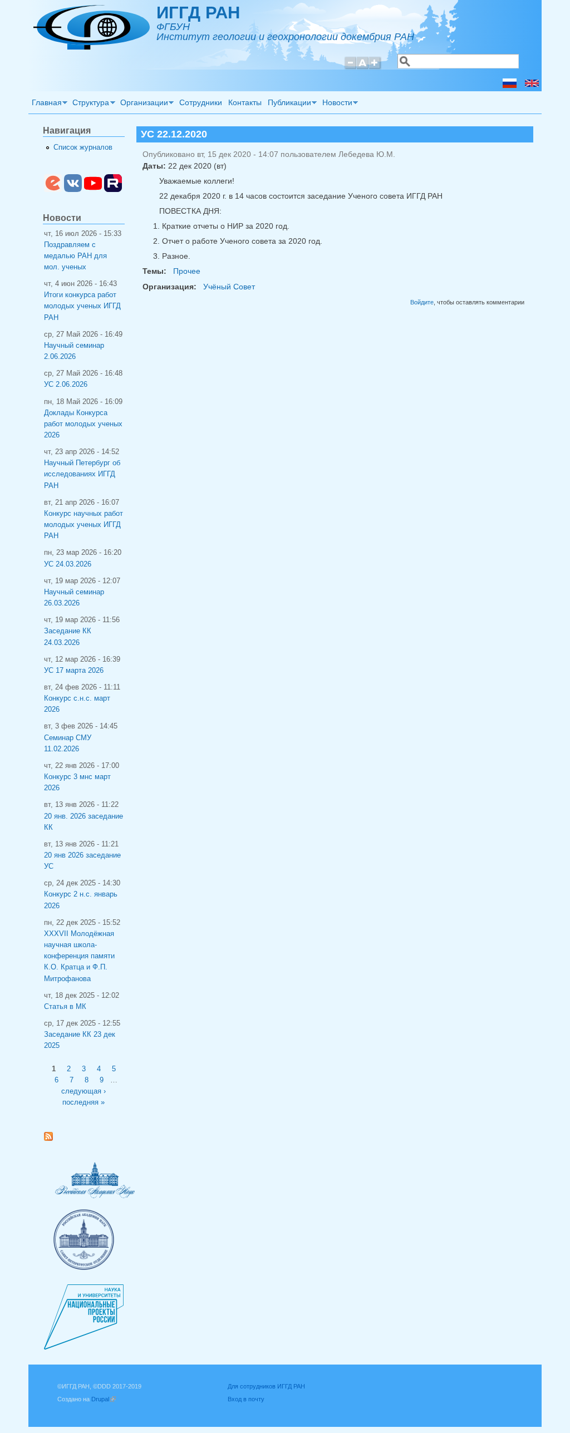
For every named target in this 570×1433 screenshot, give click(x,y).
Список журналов (82, 147)
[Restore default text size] (362, 67)
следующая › (83, 1091)
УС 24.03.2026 (67, 564)
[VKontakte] (73, 190)
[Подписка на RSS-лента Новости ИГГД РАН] (52, 1139)
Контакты (245, 102)
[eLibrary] (53, 190)
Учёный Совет (229, 286)
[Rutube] (113, 190)
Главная (45, 104)
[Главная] (91, 46)
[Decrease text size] (350, 67)
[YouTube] (93, 190)
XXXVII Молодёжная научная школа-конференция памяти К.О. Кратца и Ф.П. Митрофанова (79, 956)
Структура (90, 104)
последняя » (83, 1102)
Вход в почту (246, 1399)
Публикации (287, 104)
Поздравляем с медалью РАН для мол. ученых (75, 256)
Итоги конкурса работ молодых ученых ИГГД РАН (82, 306)
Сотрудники (200, 102)
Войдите (422, 302)
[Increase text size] (375, 67)
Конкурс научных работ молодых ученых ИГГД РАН (83, 525)
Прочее (186, 271)
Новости (335, 104)
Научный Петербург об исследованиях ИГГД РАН (82, 474)
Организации (142, 104)
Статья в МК (65, 1007)
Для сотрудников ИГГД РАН (266, 1386)
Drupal (103, 1399)
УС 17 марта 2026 (74, 670)
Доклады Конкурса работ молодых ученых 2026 (83, 424)
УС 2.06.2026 (65, 384)
